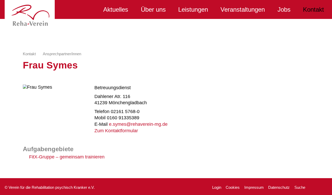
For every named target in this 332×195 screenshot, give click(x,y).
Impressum (254, 187)
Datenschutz (279, 187)
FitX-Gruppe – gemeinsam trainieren (67, 156)
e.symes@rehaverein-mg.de (138, 124)
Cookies (233, 187)
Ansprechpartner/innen (62, 54)
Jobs (284, 9)
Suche (299, 187)
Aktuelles (115, 9)
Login (216, 187)
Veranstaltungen (242, 9)
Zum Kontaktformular (116, 130)
